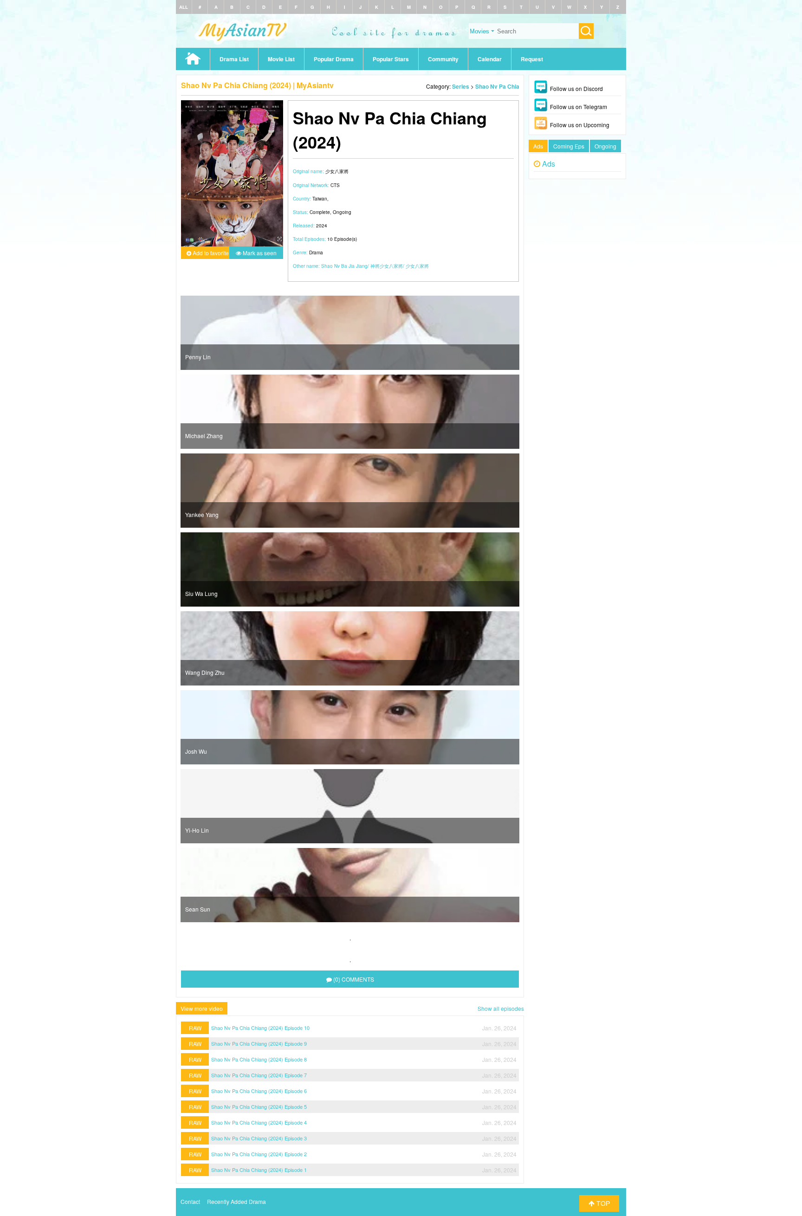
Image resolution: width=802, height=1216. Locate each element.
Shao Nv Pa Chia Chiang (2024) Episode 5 (259, 1106)
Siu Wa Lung (201, 593)
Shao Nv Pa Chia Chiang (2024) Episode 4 (259, 1122)
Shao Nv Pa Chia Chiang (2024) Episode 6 (259, 1090)
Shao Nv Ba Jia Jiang (344, 266)
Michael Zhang (204, 436)
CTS (335, 185)
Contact (190, 1201)
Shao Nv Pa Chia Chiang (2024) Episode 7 (259, 1075)
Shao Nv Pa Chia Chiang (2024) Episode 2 (259, 1154)
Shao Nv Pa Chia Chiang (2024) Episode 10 (260, 1027)
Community (443, 59)
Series (460, 86)
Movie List (281, 59)
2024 (321, 225)
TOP (602, 1203)
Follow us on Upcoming (579, 125)
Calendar (490, 59)
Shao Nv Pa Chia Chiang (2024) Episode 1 (259, 1169)
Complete (320, 212)
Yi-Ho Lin (197, 830)
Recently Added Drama (236, 1201)
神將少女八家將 (386, 266)
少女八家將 (417, 266)
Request (532, 59)
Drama (316, 252)
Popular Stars (391, 59)
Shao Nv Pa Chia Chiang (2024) (516, 86)
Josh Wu (196, 751)
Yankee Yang (202, 514)
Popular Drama (334, 59)
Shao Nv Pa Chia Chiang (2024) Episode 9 (259, 1043)
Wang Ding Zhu (205, 672)
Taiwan (319, 198)
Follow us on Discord (576, 88)
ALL (183, 7)
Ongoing (342, 212)
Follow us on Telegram (578, 106)
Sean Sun (197, 909)
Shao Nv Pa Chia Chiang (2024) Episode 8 (259, 1059)
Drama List (234, 59)
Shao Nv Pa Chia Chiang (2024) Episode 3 (259, 1138)
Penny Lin (198, 357)
